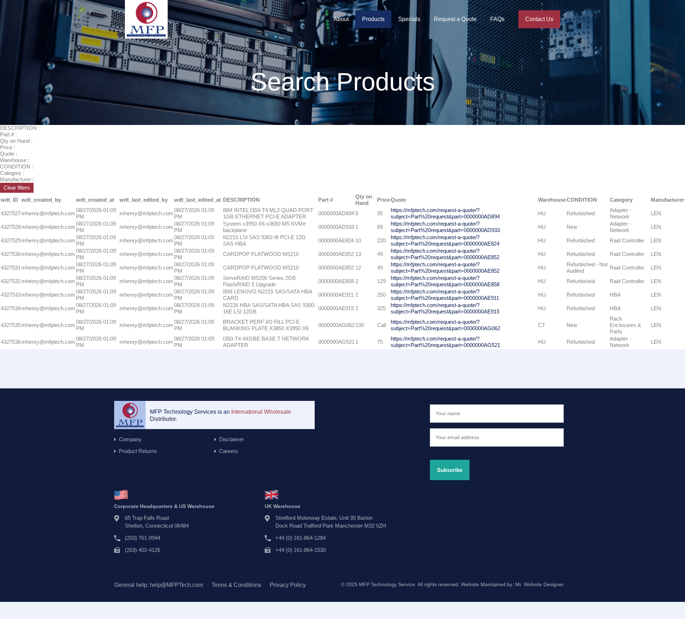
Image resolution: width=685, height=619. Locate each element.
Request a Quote (455, 19)
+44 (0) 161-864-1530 (300, 550)
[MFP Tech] (146, 35)
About (341, 19)
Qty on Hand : (16, 141)
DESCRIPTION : (20, 128)
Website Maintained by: (512, 584)
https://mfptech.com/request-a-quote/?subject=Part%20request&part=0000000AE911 (445, 294)
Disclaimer (231, 439)
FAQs (497, 19)
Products (373, 19)
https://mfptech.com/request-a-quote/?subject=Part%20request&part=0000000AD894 (445, 213)
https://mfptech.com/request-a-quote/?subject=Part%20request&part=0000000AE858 (445, 281)
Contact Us (539, 19)
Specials (409, 19)
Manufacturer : (17, 179)
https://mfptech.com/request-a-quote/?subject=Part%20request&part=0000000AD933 (445, 227)
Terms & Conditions (236, 585)
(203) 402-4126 (142, 550)
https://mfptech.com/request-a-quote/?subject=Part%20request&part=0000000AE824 (445, 240)
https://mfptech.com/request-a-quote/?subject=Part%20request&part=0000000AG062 (445, 325)
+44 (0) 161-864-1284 (300, 538)
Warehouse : (14, 160)
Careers (228, 451)
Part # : (8, 134)
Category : (12, 173)
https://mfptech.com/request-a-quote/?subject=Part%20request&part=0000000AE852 (445, 254)
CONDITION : (16, 166)
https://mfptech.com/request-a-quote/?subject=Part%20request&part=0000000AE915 (445, 308)
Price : (7, 147)
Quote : (8, 154)
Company (130, 439)
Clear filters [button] (17, 188)
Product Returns (138, 451)
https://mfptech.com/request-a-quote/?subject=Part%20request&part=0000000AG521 (445, 342)
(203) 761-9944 (142, 538)
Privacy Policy (288, 585)
